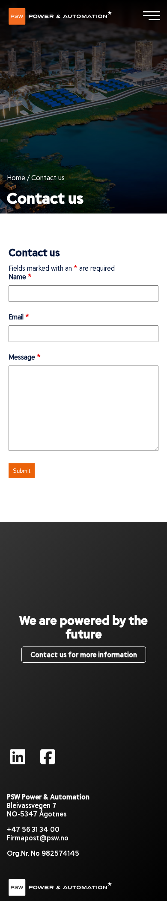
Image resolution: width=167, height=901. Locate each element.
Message (25, 357)
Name (20, 276)
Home (16, 177)
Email (19, 317)
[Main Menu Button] (151, 15)
